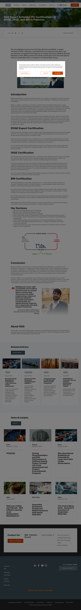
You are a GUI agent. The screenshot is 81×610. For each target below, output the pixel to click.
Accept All (57, 73)
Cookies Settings (24, 73)
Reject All (46, 73)
